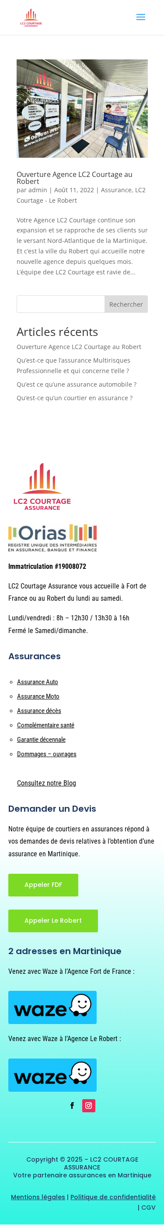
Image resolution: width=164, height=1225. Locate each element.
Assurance (116, 190)
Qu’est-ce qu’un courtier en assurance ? (75, 398)
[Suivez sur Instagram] (88, 1105)
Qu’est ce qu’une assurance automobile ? (76, 384)
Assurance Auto (37, 682)
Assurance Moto (38, 696)
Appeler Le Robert (53, 920)
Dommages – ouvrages (47, 754)
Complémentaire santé (45, 725)
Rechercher (126, 304)
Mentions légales (38, 1197)
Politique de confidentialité (113, 1197)
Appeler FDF (43, 884)
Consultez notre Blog (46, 783)
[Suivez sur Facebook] (72, 1105)
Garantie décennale (41, 740)
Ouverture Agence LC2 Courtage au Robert (75, 178)
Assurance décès (39, 711)
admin (37, 190)
